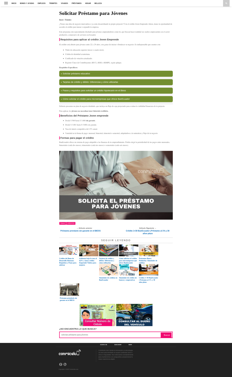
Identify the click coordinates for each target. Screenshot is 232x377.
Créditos (71, 223)
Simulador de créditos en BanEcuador (108, 279)
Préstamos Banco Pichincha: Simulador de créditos (148, 261)
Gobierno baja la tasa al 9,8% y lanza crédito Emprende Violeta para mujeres (88, 262)
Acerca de (103, 344)
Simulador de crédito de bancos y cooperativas (128, 279)
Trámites (53, 3)
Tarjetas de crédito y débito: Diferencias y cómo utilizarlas (90, 82)
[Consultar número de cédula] (98, 325)
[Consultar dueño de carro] (134, 325)
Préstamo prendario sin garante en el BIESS (80, 231)
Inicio (13, 3)
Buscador (117, 344)
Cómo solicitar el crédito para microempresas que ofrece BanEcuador (96, 99)
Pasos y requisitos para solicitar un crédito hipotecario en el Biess (94, 90)
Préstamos (77, 3)
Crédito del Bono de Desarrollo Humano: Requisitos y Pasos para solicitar (67, 262)
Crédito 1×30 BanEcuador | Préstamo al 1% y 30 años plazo (147, 232)
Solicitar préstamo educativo (76, 73)
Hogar (88, 3)
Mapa (130, 344)
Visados (64, 3)
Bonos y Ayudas (27, 3)
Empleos (42, 3)
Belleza (98, 3)
